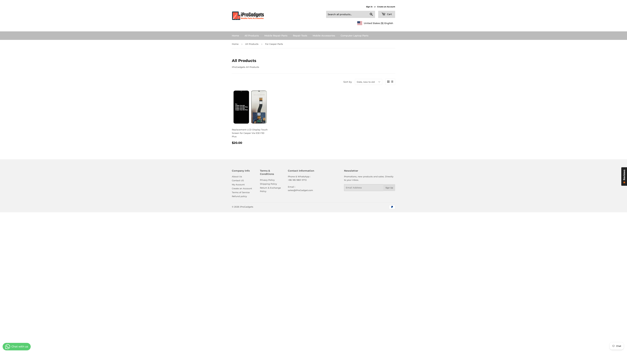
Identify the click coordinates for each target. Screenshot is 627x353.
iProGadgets (246, 206)
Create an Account (386, 7)
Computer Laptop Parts (354, 35)
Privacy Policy (267, 180)
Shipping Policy (268, 184)
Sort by (347, 81)
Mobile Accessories (324, 35)
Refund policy (239, 196)
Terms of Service (241, 192)
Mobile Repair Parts (275, 35)
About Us (237, 176)
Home (235, 35)
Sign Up (389, 187)
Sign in (369, 7)
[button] (375, 23)
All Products (252, 35)
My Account (238, 184)
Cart (389, 14)
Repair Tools (300, 35)
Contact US (238, 180)
